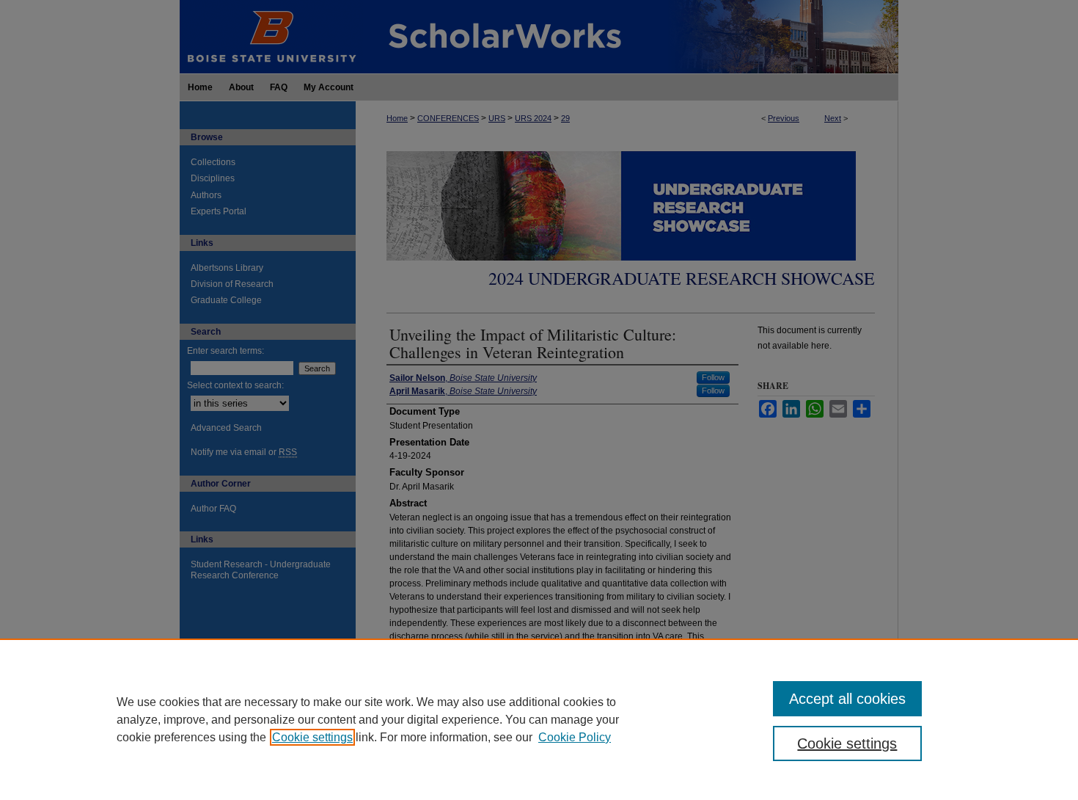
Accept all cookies (847, 699)
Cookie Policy (574, 737)
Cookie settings (312, 737)
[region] (539, 719)
